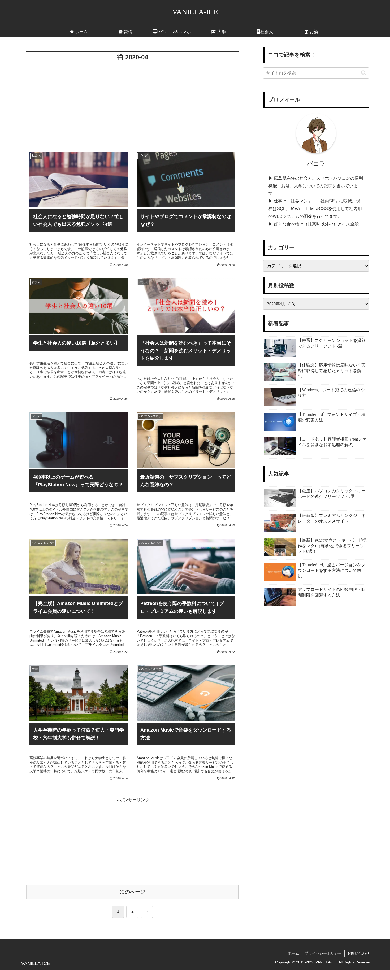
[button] (363, 73)
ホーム (293, 953)
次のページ (132, 892)
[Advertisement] (132, 105)
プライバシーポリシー (323, 953)
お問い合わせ (358, 953)
